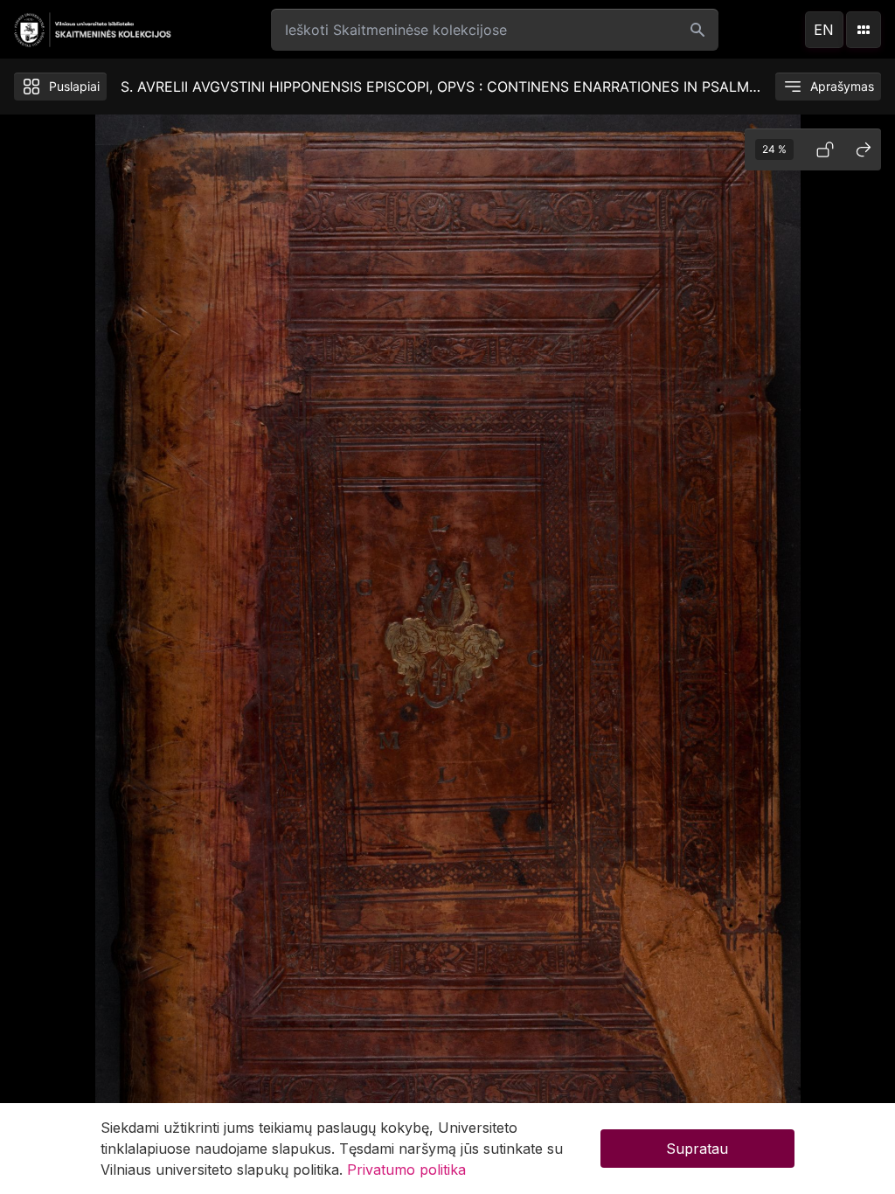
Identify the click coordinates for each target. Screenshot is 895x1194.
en (824, 29)
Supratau (697, 1148)
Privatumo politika (406, 1169)
